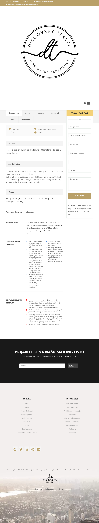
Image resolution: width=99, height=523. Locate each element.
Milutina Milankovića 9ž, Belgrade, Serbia (23, 4)
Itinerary (28, 113)
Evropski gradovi (27, 414)
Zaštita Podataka (72, 425)
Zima (27, 407)
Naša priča (38, 489)
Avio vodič (72, 414)
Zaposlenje (72, 432)
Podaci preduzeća (72, 404)
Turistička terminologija (72, 411)
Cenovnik (55, 113)
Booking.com (27, 429)
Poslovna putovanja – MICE (27, 432)
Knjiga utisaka (50, 489)
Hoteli (27, 425)
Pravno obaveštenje (72, 422)
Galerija (12, 119)
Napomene (25, 119)
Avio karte (27, 422)
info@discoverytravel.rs (44, 1)
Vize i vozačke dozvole (72, 418)
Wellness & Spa (26, 418)
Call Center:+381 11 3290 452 (18, 1)
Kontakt (61, 489)
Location (41, 113)
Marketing (72, 429)
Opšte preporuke (72, 407)
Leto (26, 404)
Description (14, 113)
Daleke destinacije (27, 411)
